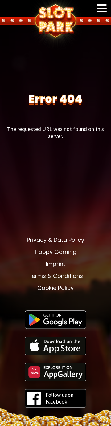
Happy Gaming (55, 252)
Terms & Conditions (55, 276)
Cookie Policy (55, 288)
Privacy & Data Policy (55, 240)
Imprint (55, 264)
